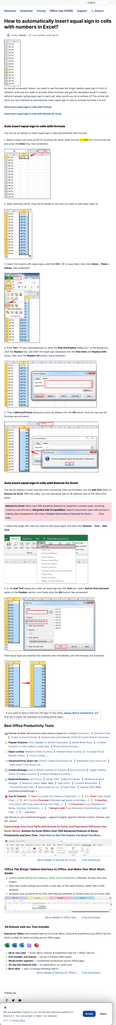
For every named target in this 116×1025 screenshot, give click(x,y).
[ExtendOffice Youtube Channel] (19, 1000)
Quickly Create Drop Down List (55, 760)
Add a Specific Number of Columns (48, 770)
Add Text (49, 796)
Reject (103, 1013)
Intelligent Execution (78, 733)
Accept (89, 1013)
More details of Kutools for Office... (57, 972)
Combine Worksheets (85, 783)
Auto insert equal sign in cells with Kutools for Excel (32, 113)
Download (26, 10)
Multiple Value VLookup (69, 751)
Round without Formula (65, 746)
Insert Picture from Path (46, 804)
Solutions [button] (10, 10)
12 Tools (35, 796)
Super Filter (69, 787)
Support (82, 10)
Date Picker (64, 783)
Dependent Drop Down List (91, 760)
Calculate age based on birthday (67, 800)
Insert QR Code (24, 804)
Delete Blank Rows (82, 742)
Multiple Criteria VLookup (39, 751)
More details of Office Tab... (61, 917)
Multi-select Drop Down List (25, 764)
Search (99, 10)
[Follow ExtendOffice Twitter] (13, 1000)
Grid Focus (35, 779)
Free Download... (92, 859)
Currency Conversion (28, 808)
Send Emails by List (48, 787)
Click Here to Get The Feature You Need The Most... (70, 835)
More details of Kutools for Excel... (57, 859)
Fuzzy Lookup (37, 755)
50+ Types (94, 796)
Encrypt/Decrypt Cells (22, 787)
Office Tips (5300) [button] (61, 10)
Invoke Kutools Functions (95, 737)
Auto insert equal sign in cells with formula (27, 106)
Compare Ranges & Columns (55, 773)
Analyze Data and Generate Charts (59, 737)
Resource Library (31, 783)
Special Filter (87, 787)
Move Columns (78, 770)
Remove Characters (65, 796)
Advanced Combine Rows (87, 808)
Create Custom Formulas (24, 737)
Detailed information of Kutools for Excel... (69, 513)
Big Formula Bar (71, 779)
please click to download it (78, 712)
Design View (52, 779)
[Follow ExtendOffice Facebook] (6, 1000)
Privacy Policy (18, 1020)
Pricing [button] (41, 10)
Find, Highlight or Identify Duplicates (48, 742)
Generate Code (102, 733)
